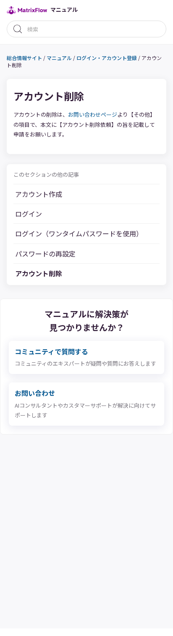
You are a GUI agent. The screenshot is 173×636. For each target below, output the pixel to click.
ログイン (28, 213)
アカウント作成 (38, 194)
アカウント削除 (38, 273)
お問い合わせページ (92, 114)
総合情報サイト (24, 57)
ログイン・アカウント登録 (106, 57)
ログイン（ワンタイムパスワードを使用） (79, 233)
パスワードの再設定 (45, 253)
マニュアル (59, 57)
